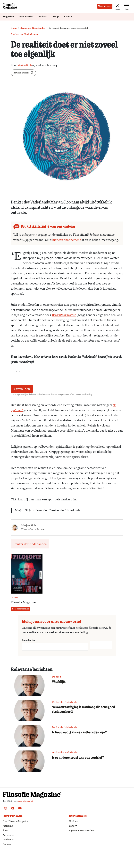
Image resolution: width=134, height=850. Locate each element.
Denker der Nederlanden (32, 28)
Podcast (43, 16)
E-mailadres (28, 640)
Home (14, 28)
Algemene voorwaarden (81, 830)
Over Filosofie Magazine (15, 821)
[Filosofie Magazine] (10, 6)
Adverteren (8, 835)
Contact (7, 844)
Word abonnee (105, 6)
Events (68, 16)
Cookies (73, 821)
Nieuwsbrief (26, 16)
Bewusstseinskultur (64, 315)
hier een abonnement (66, 240)
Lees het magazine (20, 608)
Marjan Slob (24, 65)
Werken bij (8, 839)
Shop (56, 16)
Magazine (8, 16)
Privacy (73, 825)
